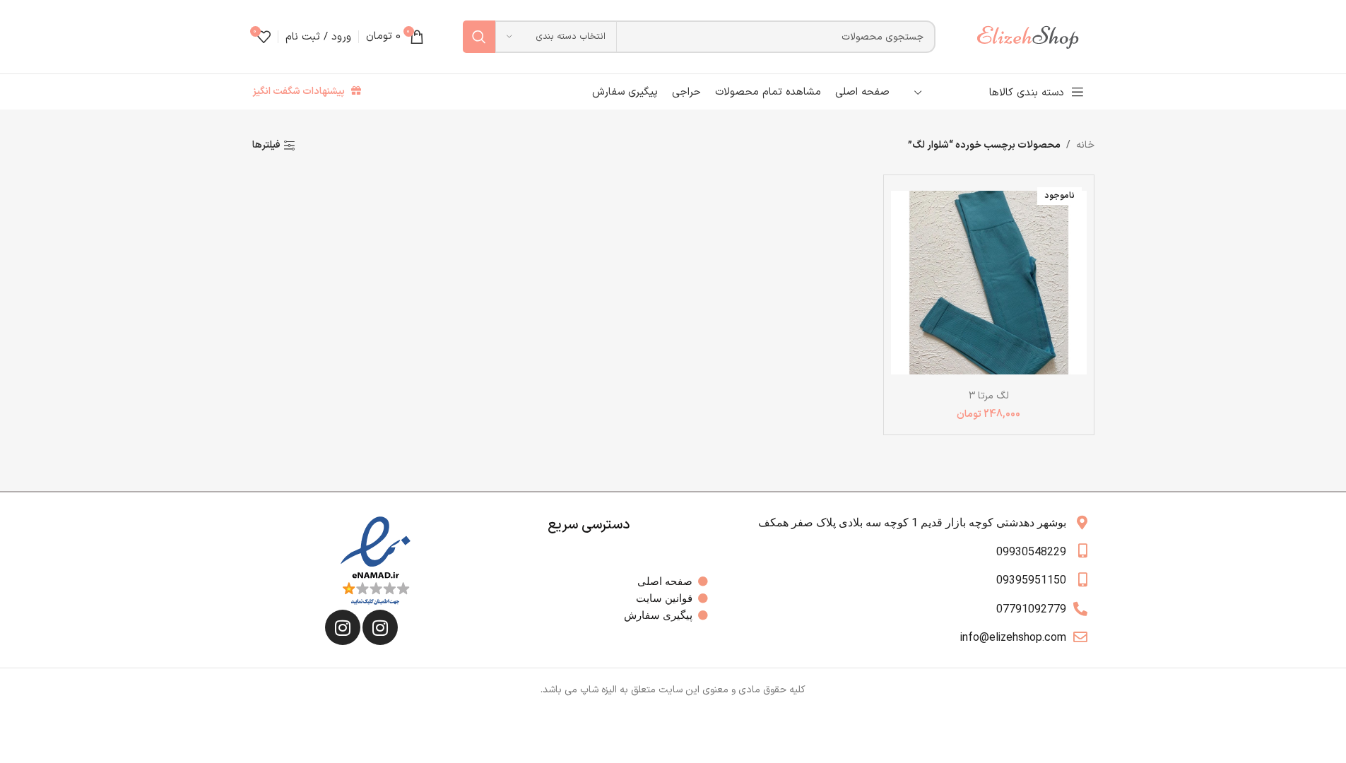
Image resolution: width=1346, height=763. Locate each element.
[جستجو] (479, 36)
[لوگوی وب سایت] (1034, 36)
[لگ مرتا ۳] (989, 282)
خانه (1085, 145)
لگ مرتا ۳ (989, 396)
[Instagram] (380, 627)
